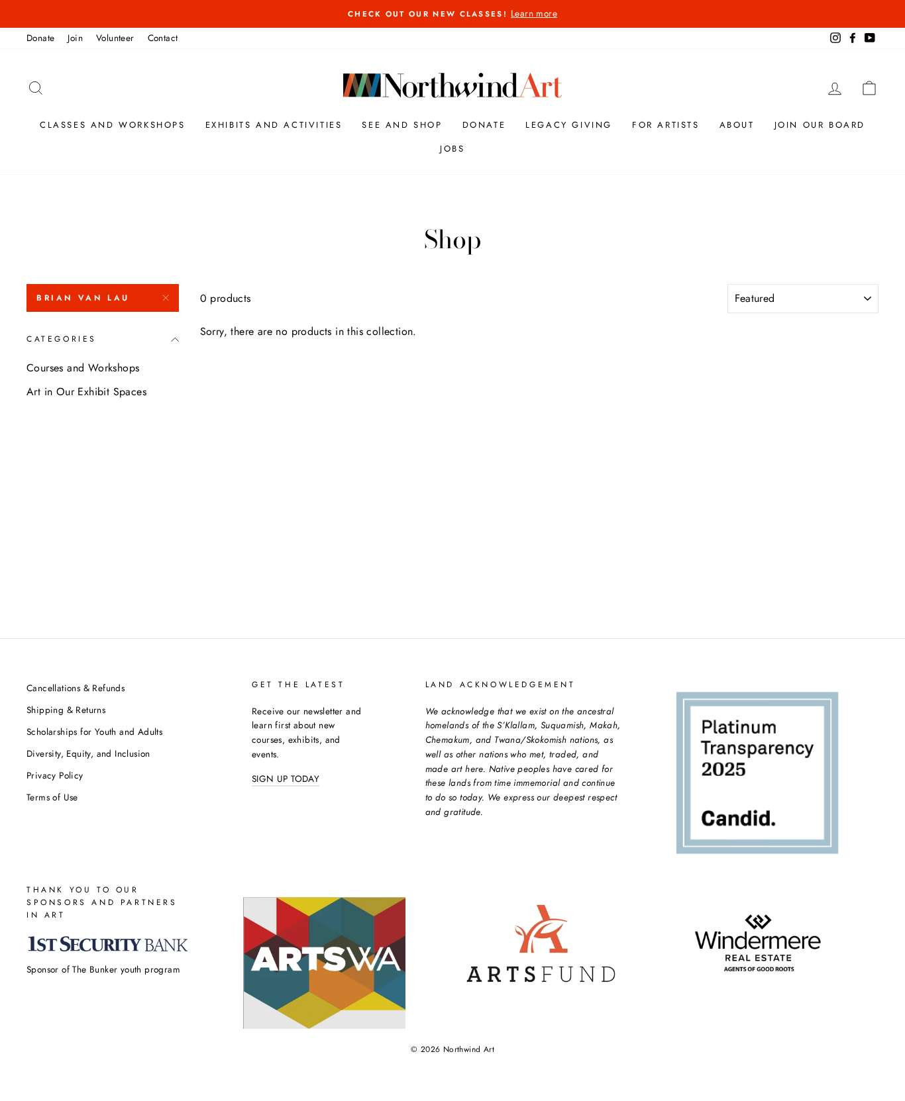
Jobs (452, 148)
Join (75, 37)
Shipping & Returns (66, 709)
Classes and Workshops (113, 125)
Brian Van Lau (83, 298)
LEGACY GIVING (568, 125)
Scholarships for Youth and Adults (94, 731)
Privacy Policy (55, 775)
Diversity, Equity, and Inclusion (88, 753)
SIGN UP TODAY (285, 778)
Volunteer (115, 37)
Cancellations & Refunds (76, 687)
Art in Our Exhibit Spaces (86, 391)
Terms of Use (52, 797)
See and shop (402, 125)
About (737, 125)
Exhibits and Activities (274, 125)
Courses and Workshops (83, 367)
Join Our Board (819, 125)
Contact (163, 37)
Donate (40, 37)
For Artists (666, 125)
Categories (62, 339)
